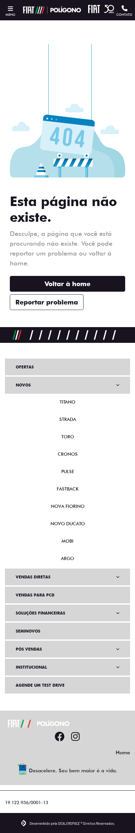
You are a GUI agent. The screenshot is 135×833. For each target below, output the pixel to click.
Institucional (31, 667)
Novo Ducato (67, 523)
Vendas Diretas (33, 576)
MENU (10, 14)
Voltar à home (67, 284)
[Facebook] (60, 737)
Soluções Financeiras (40, 613)
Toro (67, 436)
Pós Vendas (29, 649)
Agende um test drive (40, 685)
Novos (23, 385)
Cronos (68, 454)
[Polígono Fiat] (51, 10)
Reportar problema (46, 302)
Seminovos (28, 631)
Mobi (67, 541)
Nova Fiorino (68, 506)
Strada (67, 419)
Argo (67, 558)
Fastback (68, 488)
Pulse (67, 471)
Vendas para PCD (35, 595)
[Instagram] (75, 737)
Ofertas (25, 366)
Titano (67, 402)
